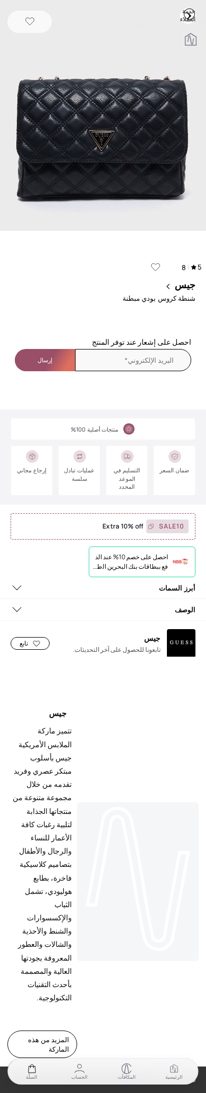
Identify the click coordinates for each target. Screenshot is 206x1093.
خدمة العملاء (189, 13)
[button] (103, 116)
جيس (185, 284)
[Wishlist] (29, 22)
